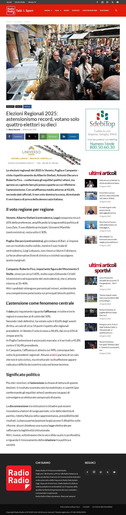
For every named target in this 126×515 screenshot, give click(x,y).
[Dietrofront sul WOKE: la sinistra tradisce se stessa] (91, 183)
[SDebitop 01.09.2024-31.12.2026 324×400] (102, 150)
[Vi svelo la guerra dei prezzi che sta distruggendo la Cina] (91, 210)
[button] (116, 10)
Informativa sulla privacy (70, 507)
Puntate (76, 10)
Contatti (86, 507)
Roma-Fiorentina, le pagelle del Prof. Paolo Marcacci (108, 312)
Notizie (19, 106)
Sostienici (104, 10)
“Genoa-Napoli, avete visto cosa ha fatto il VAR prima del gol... (109, 298)
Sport (66, 10)
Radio (47, 10)
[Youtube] (117, 2)
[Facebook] (97, 2)
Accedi (9, 2)
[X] (112, 2)
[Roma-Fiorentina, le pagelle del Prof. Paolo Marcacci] (91, 312)
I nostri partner (89, 10)
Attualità (18, 21)
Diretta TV (32, 2)
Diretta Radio (20, 2)
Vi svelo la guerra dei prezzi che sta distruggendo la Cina (107, 210)
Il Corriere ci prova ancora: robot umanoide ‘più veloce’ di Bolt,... (109, 195)
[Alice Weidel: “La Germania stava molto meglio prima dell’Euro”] (91, 239)
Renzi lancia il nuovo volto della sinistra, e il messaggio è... (108, 225)
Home (8, 21)
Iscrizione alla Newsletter (102, 507)
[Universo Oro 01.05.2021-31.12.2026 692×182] (43, 155)
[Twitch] (107, 2)
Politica (27, 106)
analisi (53, 354)
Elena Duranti (14, 129)
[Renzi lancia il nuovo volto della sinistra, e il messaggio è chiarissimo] (91, 225)
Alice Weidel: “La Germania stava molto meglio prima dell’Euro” (108, 239)
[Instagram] (102, 2)
